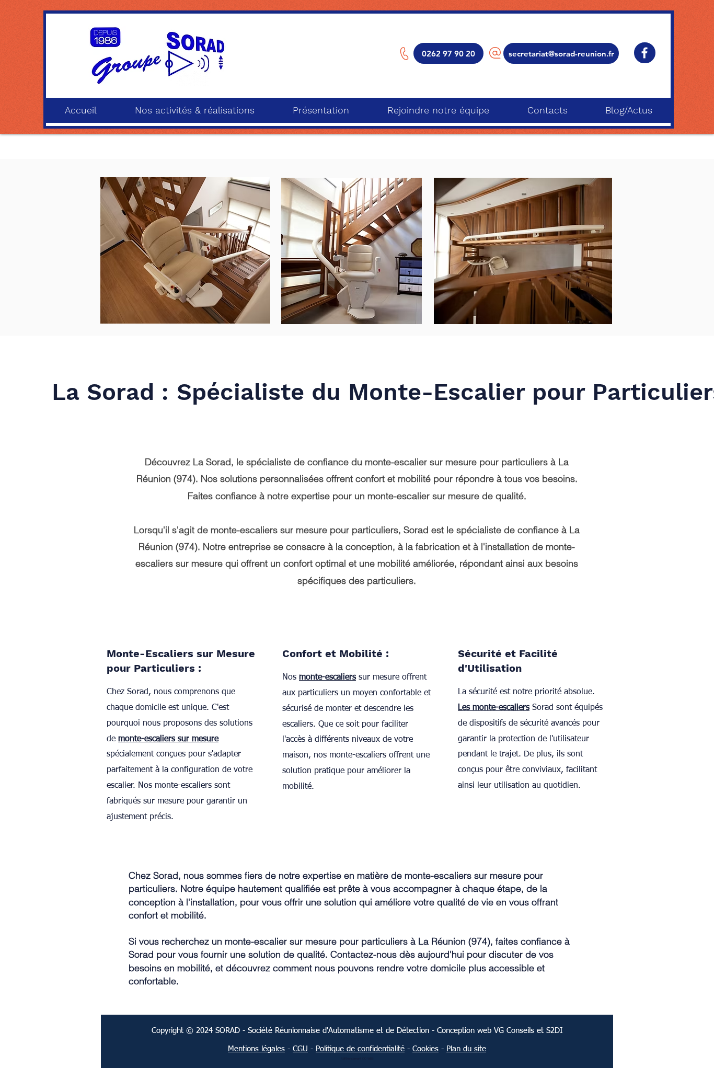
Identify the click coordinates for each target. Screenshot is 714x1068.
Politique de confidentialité (360, 1049)
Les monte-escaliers (493, 708)
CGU (300, 1049)
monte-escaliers (327, 677)
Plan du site (466, 1049)
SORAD (227, 1031)
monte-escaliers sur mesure (168, 739)
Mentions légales (256, 1049)
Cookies (425, 1049)
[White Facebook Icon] (644, 52)
